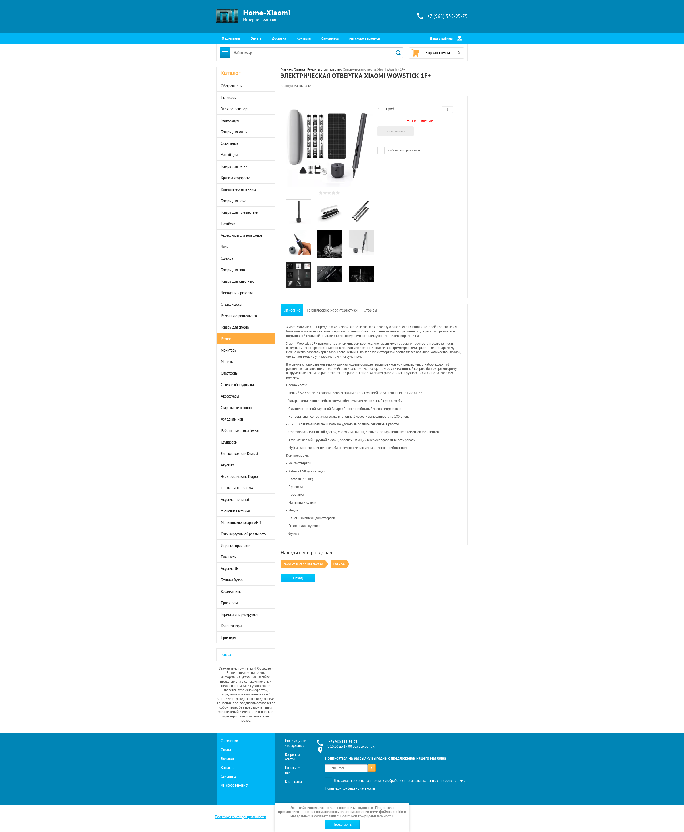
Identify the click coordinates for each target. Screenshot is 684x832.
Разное (226, 338)
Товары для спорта (235, 327)
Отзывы (370, 310)
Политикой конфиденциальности (350, 788)
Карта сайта (293, 781)
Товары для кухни (234, 131)
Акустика (227, 465)
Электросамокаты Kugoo (239, 476)
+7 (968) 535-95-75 (447, 16)
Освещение (230, 143)
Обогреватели (231, 85)
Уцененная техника (235, 511)
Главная (226, 654)
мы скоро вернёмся (364, 38)
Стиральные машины (236, 407)
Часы (225, 246)
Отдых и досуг (232, 304)
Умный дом (229, 154)
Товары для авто (233, 269)
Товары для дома (233, 200)
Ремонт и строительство (239, 315)
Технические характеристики (332, 310)
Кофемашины (231, 591)
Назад (298, 578)
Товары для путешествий (239, 212)
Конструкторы (231, 625)
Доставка (279, 38)
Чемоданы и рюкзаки (237, 292)
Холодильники (232, 419)
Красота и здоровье (236, 177)
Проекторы (229, 602)
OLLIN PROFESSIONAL (238, 488)
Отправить (371, 768)
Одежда (227, 258)
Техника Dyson (232, 579)
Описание (292, 310)
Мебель (227, 361)
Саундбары (229, 442)
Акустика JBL (230, 568)
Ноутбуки (228, 223)
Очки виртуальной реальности (243, 533)
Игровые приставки (235, 545)
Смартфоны (229, 373)
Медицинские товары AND (241, 522)
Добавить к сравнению (403, 150)
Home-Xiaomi (266, 12)
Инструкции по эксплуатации (295, 743)
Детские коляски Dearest (239, 453)
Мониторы (229, 350)
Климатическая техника (238, 189)
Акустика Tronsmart (235, 499)
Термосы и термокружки (239, 614)
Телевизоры (230, 120)
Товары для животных (237, 281)
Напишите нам (292, 770)
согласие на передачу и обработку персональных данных (394, 780)
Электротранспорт (234, 108)
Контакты (304, 38)
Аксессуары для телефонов (241, 235)
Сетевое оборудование (238, 384)
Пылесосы (229, 97)
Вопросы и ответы (292, 756)
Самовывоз (330, 38)
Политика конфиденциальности (240, 817)
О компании (231, 38)
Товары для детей (234, 166)
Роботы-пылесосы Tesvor (240, 430)
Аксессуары (230, 396)
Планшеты (229, 556)
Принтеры (228, 637)
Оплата (256, 38)
